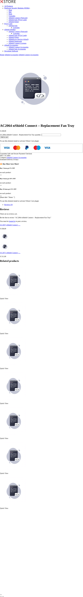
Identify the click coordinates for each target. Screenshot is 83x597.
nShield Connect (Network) (18, 18)
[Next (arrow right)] (3, 596)
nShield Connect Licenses (17, 43)
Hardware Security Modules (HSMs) (17, 8)
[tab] (8, 205)
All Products (8, 6)
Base (10, 10)
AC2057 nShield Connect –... (10, 225)
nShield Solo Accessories (17, 49)
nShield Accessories (11, 45)
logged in (12, 221)
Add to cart (4, 137)
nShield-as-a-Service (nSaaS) (19, 39)
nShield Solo (13, 26)
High (10, 14)
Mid (10, 12)
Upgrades (12, 16)
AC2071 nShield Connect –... (10, 253)
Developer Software (11, 51)
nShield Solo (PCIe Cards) (18, 20)
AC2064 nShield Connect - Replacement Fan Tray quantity (20, 135)
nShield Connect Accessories (18, 47)
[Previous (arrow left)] (1, 596)
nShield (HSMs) (9, 30)
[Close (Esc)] (1, 594)
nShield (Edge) (14, 22)
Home (2, 55)
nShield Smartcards (15, 41)
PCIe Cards (8, 24)
